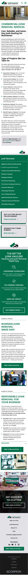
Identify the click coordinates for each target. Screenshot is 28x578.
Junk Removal (14, 524)
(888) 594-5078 (12, 139)
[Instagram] (18, 544)
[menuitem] (14, 164)
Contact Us (14, 538)
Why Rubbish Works (13, 310)
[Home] (10, 3)
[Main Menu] (25, 3)
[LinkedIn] (9, 544)
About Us (14, 528)
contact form (9, 140)
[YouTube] (12, 544)
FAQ (14, 531)
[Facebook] (15, 544)
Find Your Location (11, 365)
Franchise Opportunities (14, 534)
